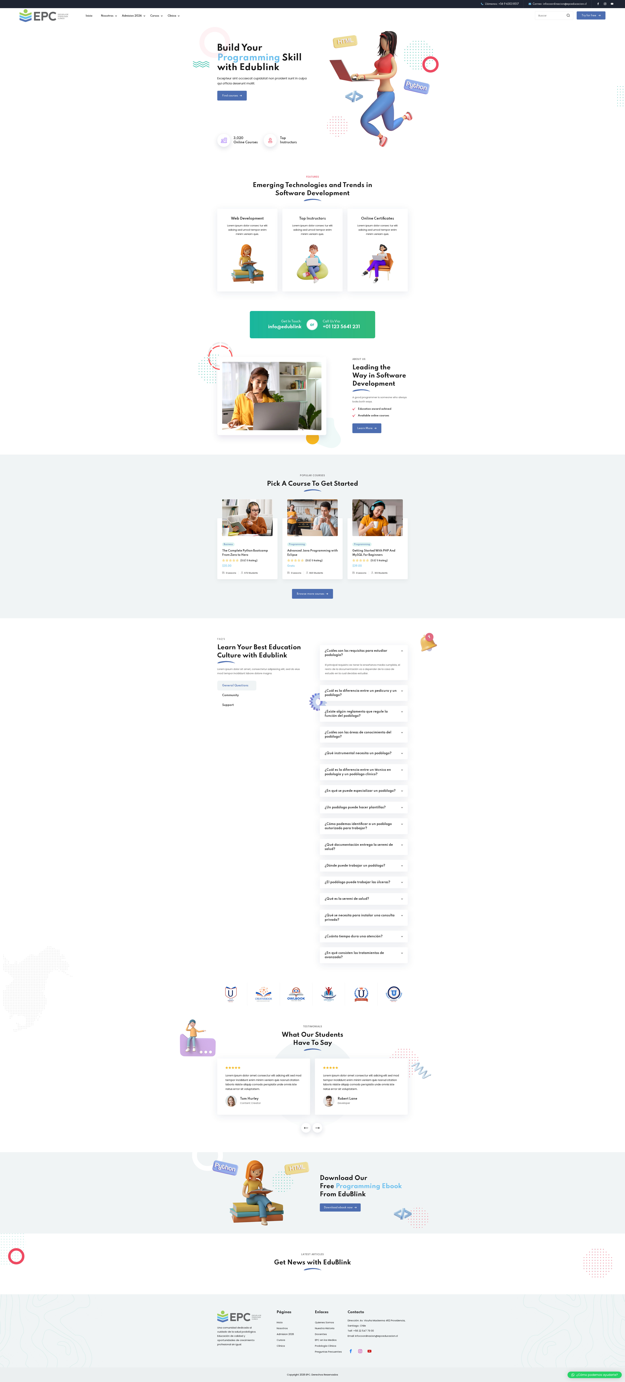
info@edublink (285, 327)
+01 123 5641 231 (341, 327)
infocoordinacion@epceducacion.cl (376, 1336)
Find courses (230, 95)
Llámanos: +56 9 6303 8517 (502, 4)
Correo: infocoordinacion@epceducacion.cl (560, 4)
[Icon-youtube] (369, 1351)
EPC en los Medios (326, 1340)
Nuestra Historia (324, 1328)
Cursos (154, 15)
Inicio (89, 15)
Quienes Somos (324, 1322)
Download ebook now (338, 1207)
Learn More (365, 428)
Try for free (589, 15)
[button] (306, 1128)
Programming (297, 544)
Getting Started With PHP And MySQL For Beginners (373, 552)
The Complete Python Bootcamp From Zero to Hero (245, 552)
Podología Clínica (325, 1346)
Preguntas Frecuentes (328, 1351)
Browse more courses (310, 594)
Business (228, 544)
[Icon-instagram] (360, 1351)
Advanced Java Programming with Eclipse (312, 552)
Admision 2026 (132, 15)
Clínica (172, 15)
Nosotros (107, 15)
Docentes (321, 1334)
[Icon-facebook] (350, 1351)
